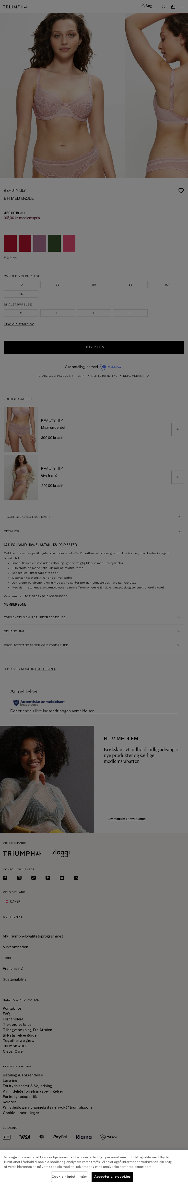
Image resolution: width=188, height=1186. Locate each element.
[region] (94, 1168)
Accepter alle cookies (112, 1176)
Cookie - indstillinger (69, 1176)
